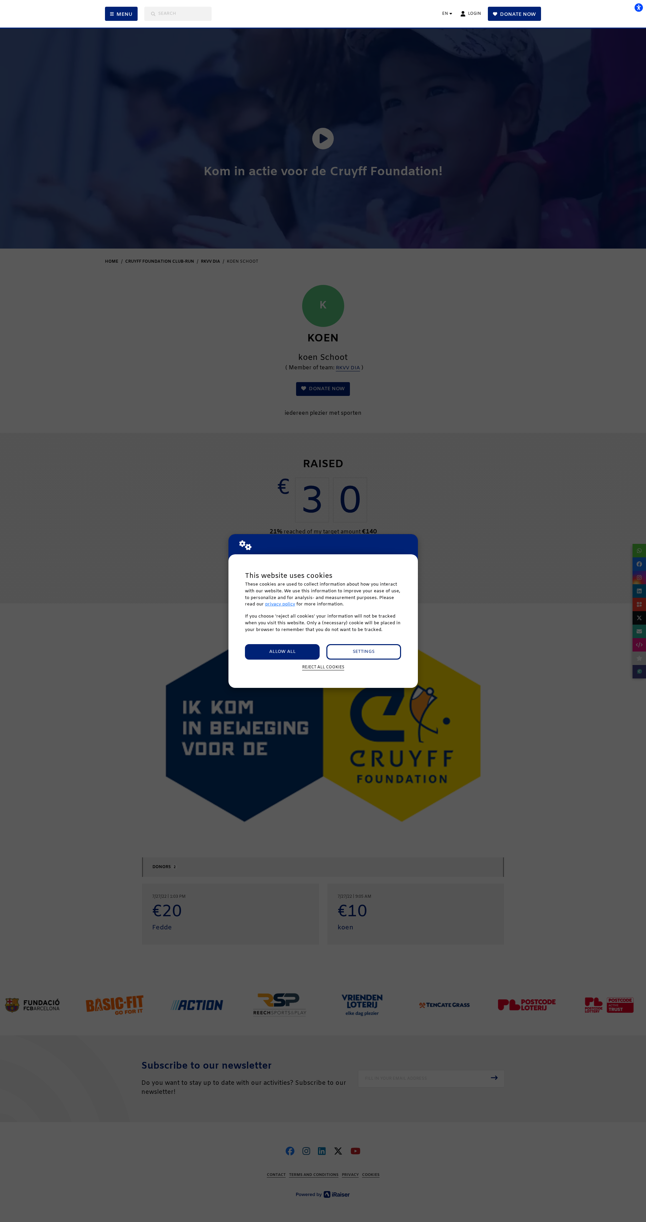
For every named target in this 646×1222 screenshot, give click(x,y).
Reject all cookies (323, 667)
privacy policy (280, 604)
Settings (363, 652)
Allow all (282, 652)
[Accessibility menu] (639, 7)
